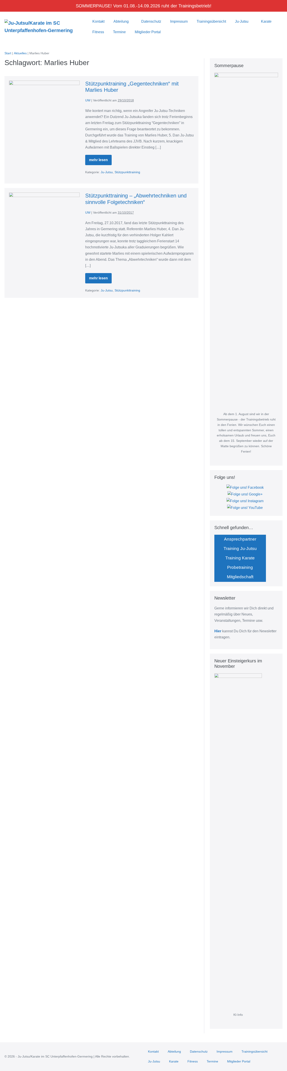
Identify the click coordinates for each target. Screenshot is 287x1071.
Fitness (98, 32)
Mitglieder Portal (148, 32)
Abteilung (121, 21)
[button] (171, 32)
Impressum (179, 21)
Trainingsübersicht (211, 21)
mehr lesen (100, 161)
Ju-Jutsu (242, 21)
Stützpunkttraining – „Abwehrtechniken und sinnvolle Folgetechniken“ (136, 199)
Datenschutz (151, 21)
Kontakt (98, 21)
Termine (119, 32)
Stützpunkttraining (127, 172)
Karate (266, 21)
